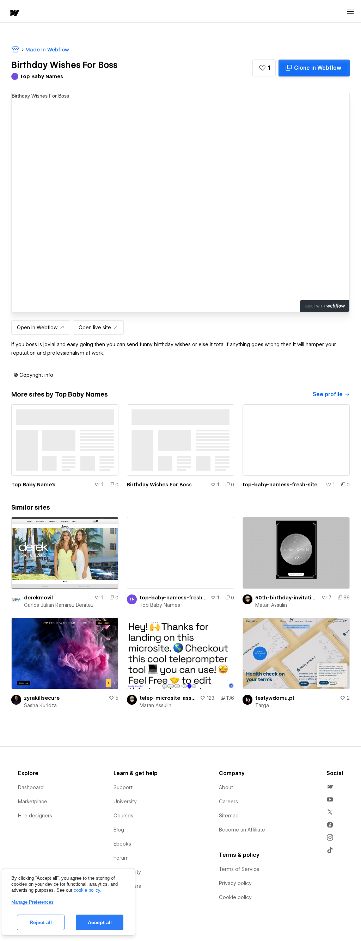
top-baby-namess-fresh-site (280, 484)
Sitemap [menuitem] (229, 815)
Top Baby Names (160, 605)
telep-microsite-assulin (168, 698)
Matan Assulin (271, 605)
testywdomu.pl (274, 698)
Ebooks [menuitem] (122, 844)
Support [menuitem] (123, 787)
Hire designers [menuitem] (35, 815)
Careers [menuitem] (228, 801)
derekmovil (38, 597)
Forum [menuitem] (121, 858)
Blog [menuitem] (119, 830)
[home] (14, 13)
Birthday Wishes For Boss (159, 484)
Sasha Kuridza (40, 705)
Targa (262, 705)
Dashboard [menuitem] (31, 787)
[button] (264, 68)
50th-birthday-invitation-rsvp (287, 597)
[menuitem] (330, 786)
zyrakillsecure (42, 698)
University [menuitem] (125, 801)
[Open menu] (350, 12)
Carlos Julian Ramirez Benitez (58, 605)
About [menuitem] (226, 787)
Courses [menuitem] (123, 815)
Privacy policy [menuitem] (235, 883)
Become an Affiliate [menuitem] (242, 830)
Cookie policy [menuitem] (235, 897)
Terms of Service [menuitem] (239, 869)
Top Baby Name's (33, 484)
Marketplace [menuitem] (32, 801)
